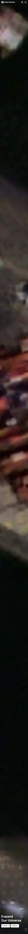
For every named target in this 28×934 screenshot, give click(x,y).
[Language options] (22, 2)
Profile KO (4, 925)
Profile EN (14, 925)
